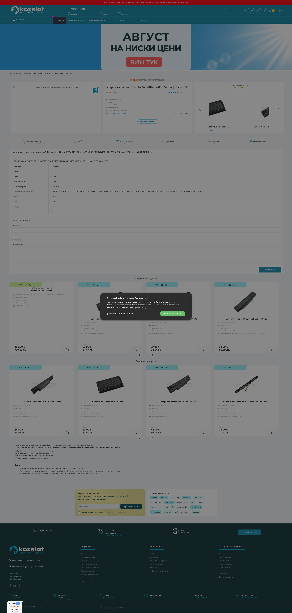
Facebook (14, 603)
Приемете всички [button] (172, 314)
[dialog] (146, 306)
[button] (120, 314)
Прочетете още (140, 307)
